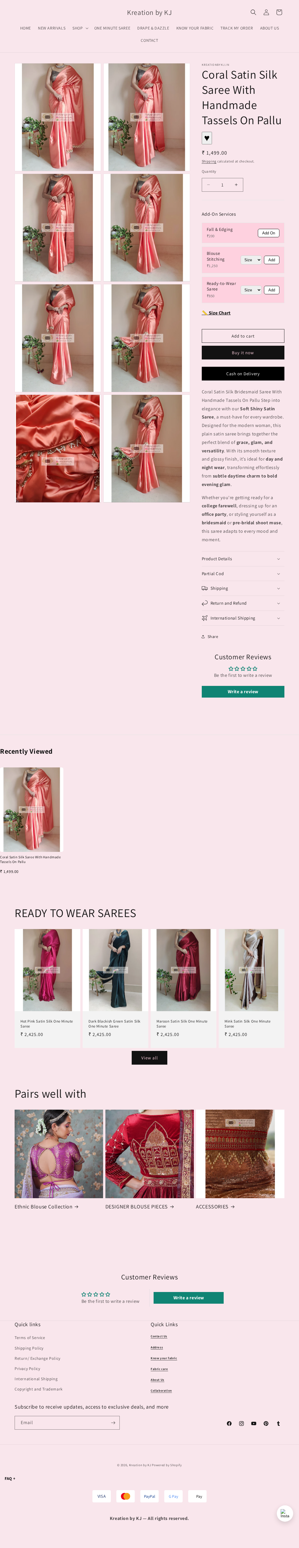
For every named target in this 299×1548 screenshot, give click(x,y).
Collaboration (161, 1390)
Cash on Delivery (243, 373)
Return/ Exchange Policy (37, 1358)
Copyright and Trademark (39, 1389)
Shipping (209, 161)
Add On (268, 233)
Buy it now (243, 352)
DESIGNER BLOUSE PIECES (136, 1206)
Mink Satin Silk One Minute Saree (248, 1024)
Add (271, 260)
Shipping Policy (29, 1348)
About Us (157, 1380)
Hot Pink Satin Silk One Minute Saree (46, 1024)
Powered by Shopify (167, 1465)
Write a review (243, 692)
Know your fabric (164, 1358)
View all (149, 1058)
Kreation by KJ (140, 1465)
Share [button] (213, 636)
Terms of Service (30, 1337)
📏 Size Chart (216, 313)
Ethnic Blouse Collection (43, 1206)
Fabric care (159, 1369)
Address (157, 1347)
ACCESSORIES (212, 1206)
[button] (80, 28)
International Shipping (36, 1378)
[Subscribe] (113, 1423)
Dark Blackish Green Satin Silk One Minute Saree (114, 1024)
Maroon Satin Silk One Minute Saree (182, 1024)
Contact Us (159, 1336)
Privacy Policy (27, 1368)
